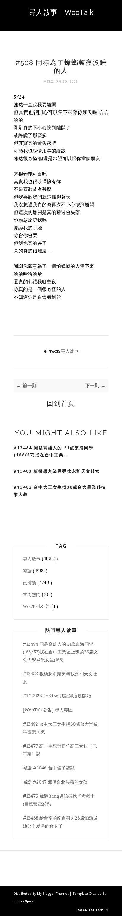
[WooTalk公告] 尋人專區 (48, 710)
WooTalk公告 (37, 606)
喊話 (28, 571)
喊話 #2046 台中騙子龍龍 (49, 768)
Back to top (91, 909)
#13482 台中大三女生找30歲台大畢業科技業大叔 (60, 490)
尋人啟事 (69, 351)
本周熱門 (32, 594)
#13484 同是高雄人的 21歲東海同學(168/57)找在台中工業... (54, 451)
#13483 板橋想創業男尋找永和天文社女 (57, 471)
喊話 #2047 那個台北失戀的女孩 (55, 782)
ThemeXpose (24, 901)
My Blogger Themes (53, 893)
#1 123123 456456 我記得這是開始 (57, 695)
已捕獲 (30, 582)
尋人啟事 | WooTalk (61, 12)
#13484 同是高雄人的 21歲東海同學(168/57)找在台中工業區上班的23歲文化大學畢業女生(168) (60, 652)
